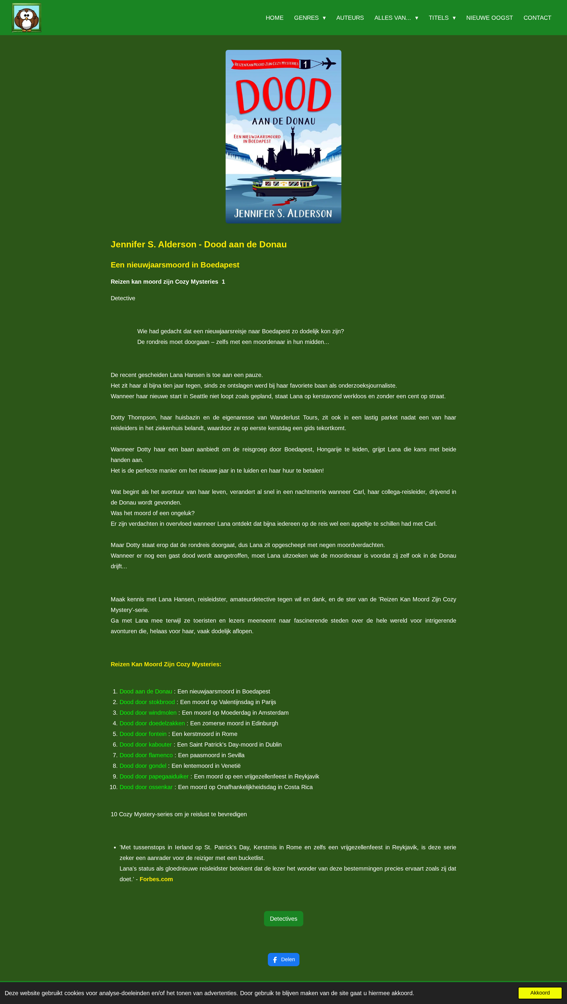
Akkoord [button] (540, 993)
